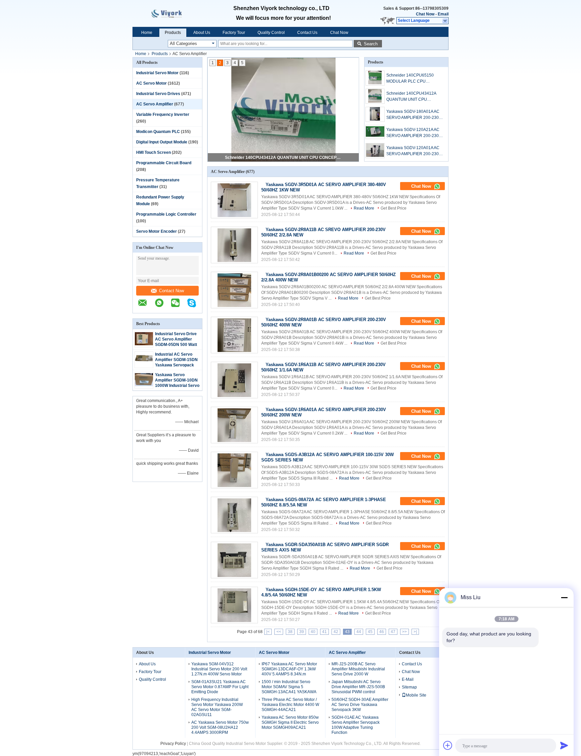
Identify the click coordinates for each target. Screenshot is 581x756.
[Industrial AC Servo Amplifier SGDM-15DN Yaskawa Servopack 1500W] (144, 364)
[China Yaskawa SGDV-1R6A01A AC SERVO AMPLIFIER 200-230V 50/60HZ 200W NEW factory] (234, 425)
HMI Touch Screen (153, 152)
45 (370, 631)
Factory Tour (234, 32)
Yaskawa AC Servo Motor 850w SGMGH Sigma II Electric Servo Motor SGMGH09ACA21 (290, 722)
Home (146, 32)
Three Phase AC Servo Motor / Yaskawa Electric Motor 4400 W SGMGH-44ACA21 (290, 704)
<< (278, 631)
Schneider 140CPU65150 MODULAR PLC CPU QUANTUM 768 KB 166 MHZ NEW (412, 78)
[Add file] (448, 745)
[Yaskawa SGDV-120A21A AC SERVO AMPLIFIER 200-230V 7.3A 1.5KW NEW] (375, 132)
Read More (364, 208)
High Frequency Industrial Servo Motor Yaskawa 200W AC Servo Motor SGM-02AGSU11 (217, 707)
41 (324, 631)
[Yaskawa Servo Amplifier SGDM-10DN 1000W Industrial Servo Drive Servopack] (144, 385)
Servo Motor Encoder (156, 231)
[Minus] (564, 597)
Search (371, 43)
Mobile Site (416, 695)
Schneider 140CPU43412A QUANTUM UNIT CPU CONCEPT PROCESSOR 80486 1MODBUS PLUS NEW (284, 157)
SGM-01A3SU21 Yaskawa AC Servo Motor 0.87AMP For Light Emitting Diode (219, 686)
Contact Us (307, 32)
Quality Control (271, 32)
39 (301, 631)
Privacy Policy (173, 743)
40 (313, 631)
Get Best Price (393, 208)
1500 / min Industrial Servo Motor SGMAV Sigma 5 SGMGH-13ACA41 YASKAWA (289, 686)
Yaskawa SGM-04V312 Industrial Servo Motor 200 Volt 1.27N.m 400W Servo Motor (219, 669)
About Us (201, 32)
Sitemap (409, 687)
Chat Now (425, 14)
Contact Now (171, 290)
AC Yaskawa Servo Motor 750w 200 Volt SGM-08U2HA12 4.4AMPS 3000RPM (220, 727)
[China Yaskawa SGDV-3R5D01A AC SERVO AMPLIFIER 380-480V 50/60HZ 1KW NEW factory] (234, 200)
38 (290, 631)
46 (381, 631)
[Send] (564, 745)
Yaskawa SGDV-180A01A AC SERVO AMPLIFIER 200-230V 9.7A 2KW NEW (413, 115)
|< (268, 631)
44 (358, 631)
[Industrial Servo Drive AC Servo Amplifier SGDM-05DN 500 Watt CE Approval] (144, 344)
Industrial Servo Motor (157, 73)
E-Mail (408, 679)
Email (443, 14)
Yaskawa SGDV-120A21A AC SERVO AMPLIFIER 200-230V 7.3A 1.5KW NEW (413, 133)
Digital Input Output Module (161, 142)
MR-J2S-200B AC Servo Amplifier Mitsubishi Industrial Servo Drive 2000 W (358, 669)
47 (393, 631)
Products (173, 32)
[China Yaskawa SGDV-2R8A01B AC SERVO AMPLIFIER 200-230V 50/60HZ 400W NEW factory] (234, 335)
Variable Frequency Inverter (162, 114)
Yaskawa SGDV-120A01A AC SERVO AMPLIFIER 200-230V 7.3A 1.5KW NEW (413, 151)
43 (347, 631)
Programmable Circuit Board (163, 163)
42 (336, 631)
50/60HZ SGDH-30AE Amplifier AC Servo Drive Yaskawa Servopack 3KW (360, 704)
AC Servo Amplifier (154, 104)
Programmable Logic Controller (166, 214)
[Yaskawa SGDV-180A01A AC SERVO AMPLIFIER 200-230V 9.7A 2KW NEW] (375, 114)
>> (404, 631)
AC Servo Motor (151, 83)
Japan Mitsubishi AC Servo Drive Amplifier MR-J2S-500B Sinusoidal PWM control (358, 686)
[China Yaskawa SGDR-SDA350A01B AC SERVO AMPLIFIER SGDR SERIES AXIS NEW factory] (234, 560)
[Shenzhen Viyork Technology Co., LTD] (445, 21)
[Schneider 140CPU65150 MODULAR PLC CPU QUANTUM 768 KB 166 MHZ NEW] (375, 78)
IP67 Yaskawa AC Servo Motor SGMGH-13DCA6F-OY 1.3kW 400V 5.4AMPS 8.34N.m (289, 669)
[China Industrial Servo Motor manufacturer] (172, 13)
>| (415, 631)
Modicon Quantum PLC (158, 131)
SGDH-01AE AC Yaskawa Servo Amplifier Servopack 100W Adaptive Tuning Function (356, 725)
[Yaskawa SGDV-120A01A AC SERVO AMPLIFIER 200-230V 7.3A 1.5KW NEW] (375, 150)
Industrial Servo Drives (158, 93)
